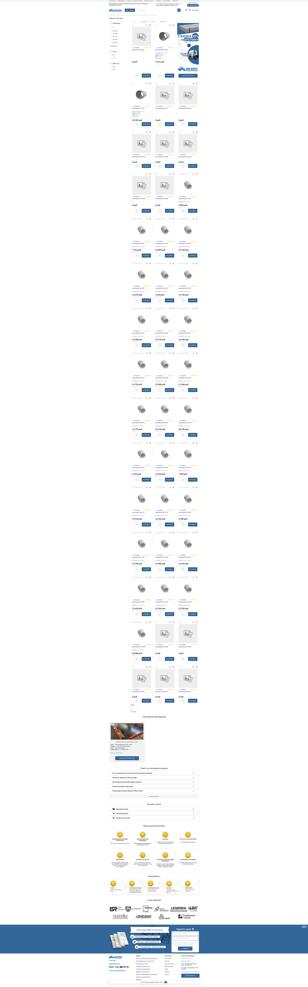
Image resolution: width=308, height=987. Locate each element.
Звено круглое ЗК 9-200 (161, 422)
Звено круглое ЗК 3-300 (161, 512)
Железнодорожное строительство (145, 961)
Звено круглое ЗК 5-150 (138, 557)
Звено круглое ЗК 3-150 (138, 108)
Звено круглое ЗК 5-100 (185, 512)
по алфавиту (162, 21)
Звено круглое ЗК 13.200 (161, 198)
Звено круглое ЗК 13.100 (138, 198)
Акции (166, 969)
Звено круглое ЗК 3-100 (138, 467)
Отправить (185, 948)
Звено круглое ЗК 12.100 (185, 108)
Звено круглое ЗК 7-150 (161, 243)
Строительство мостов (142, 963)
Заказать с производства (127, 758)
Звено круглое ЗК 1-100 (185, 198)
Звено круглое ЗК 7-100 (185, 288)
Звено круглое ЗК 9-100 (138, 377)
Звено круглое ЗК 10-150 (185, 422)
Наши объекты (167, 1)
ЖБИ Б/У (138, 979)
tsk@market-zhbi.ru (194, 0)
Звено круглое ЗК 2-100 (161, 288)
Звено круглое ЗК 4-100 (185, 467)
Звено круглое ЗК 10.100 (138, 156)
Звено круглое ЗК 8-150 (138, 333)
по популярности (144, 21)
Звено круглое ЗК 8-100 (138, 288)
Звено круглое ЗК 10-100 (161, 377)
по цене (153, 21)
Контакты (175, 1)
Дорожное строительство (143, 971)
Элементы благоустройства (143, 977)
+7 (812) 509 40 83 (192, 3)
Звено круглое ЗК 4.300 (185, 646)
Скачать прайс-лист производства (190, 971)
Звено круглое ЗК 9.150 (185, 691)
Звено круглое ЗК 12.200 (161, 156)
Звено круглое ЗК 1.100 (138, 49)
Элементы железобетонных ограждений (146, 974)
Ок (165, 982)
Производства (121, 1)
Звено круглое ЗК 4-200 (138, 602)
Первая (132, 705)
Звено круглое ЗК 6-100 (161, 602)
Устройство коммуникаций (143, 969)
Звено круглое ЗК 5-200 (161, 557)
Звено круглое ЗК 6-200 (185, 243)
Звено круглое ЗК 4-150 (138, 512)
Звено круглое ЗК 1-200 (161, 49)
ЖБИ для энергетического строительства (147, 958)
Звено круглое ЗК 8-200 (161, 333)
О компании (112, 1)
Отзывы (159, 1)
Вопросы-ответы (148, 1)
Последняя (133, 711)
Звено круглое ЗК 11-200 (138, 646)
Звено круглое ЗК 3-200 (185, 377)
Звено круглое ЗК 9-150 (185, 333)
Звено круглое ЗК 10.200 (161, 646)
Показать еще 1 (154, 796)
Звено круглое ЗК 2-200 (138, 243)
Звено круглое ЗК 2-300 (138, 422)
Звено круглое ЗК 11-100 (161, 467)
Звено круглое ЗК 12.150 (185, 156)
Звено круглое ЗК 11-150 (185, 602)
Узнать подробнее (117, 753)
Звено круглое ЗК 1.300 (161, 108)
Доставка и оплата (137, 1)
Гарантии (167, 971)
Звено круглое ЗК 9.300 (161, 691)
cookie (151, 982)
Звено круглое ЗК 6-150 (185, 557)
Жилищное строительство (143, 966)
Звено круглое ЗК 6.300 (138, 691)
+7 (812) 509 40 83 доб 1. (123, 746)
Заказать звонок (190, 975)
